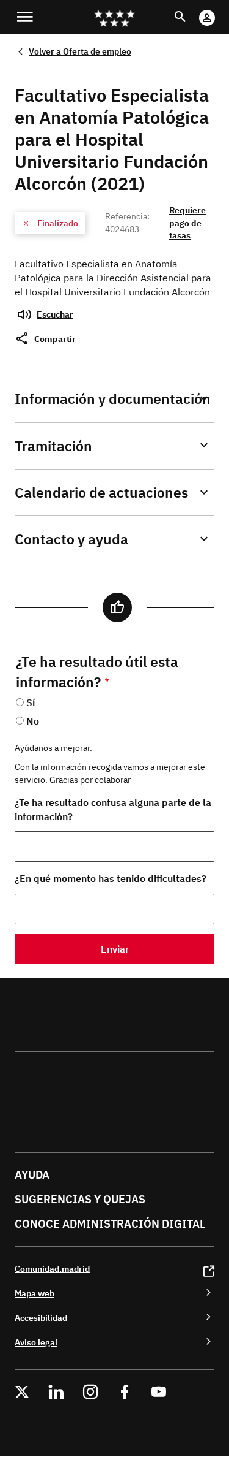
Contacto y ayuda (71, 539)
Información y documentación (113, 398)
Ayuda (32, 1175)
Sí (30, 702)
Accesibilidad (41, 1317)
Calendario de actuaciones (101, 492)
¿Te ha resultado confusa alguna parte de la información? (113, 809)
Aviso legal (36, 1342)
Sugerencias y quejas (80, 1199)
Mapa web (34, 1293)
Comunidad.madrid (52, 1268)
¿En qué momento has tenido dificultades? (110, 878)
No (32, 721)
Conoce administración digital (110, 1224)
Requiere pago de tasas (187, 222)
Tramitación (53, 446)
